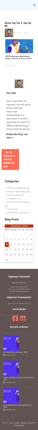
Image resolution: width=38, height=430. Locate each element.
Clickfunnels (13, 195)
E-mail (17, 423)
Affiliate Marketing (17, 191)
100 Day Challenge (16, 188)
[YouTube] (23, 320)
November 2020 (19, 226)
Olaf (27, 32)
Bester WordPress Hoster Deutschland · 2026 (18, 378)
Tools (10, 209)
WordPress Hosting (17, 212)
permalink (12, 65)
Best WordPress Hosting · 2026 (15, 352)
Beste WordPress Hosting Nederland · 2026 (9, 159)
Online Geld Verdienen (19, 202)
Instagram (12, 198)
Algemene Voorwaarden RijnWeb (19, 303)
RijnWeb (23, 423)
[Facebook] (15, 320)
